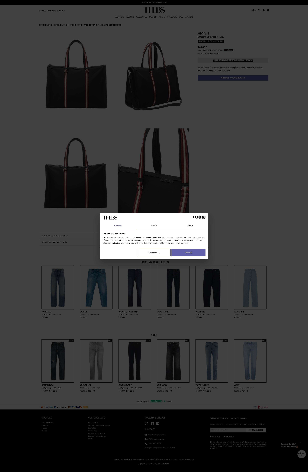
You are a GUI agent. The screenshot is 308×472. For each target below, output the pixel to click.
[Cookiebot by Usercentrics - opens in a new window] (194, 218)
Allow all (188, 253)
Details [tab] (154, 226)
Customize (152, 253)
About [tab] (190, 226)
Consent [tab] (118, 226)
